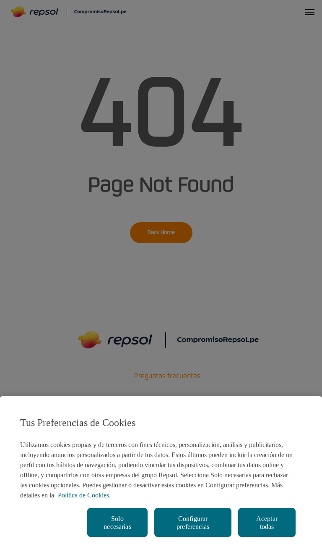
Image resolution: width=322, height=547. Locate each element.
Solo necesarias (117, 522)
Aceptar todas (267, 522)
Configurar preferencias (193, 522)
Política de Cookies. (84, 495)
